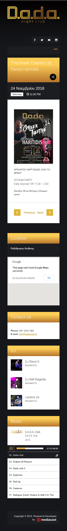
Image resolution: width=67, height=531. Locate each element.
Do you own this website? (24, 278)
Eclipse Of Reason (22, 461)
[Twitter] (42, 40)
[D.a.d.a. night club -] (33, 22)
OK (48, 278)
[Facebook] (35, 40)
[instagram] (56, 40)
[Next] (50, 215)
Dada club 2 (19, 468)
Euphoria (17, 475)
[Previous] (17, 215)
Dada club (18, 455)
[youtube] (49, 40)
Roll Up (16, 481)
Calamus (17, 488)
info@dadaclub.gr (28, 334)
